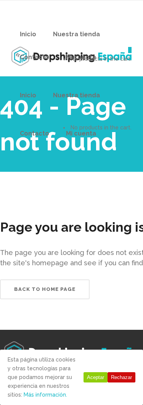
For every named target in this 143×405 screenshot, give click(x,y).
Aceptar (95, 377)
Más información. (45, 395)
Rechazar (121, 377)
